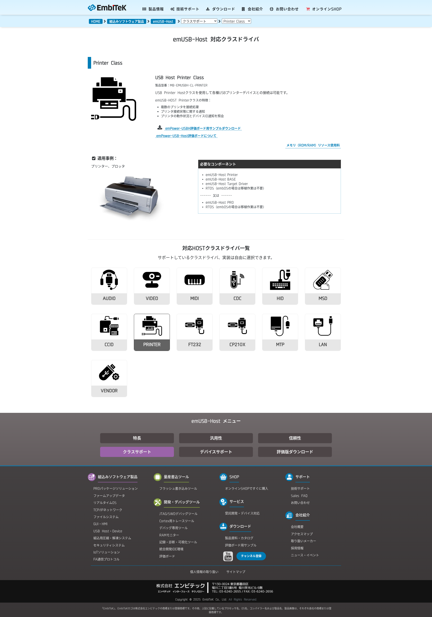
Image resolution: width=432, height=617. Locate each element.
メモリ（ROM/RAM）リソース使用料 (313, 145)
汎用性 (216, 438)
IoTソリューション (106, 552)
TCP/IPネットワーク (107, 509)
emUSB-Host (163, 21)
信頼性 (295, 438)
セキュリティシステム (109, 545)
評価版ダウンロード (295, 452)
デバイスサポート (216, 452)
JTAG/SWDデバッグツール (178, 513)
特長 (137, 438)
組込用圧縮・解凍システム (112, 538)
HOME (95, 21)
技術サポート (300, 488)
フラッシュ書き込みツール (178, 488)
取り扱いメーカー (303, 540)
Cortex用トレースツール (176, 520)
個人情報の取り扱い (204, 571)
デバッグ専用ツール (173, 527)
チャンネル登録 (251, 555)
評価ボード (167, 556)
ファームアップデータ (109, 495)
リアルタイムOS (105, 502)
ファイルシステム (106, 516)
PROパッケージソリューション (115, 488)
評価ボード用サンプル (240, 545)
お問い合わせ (300, 502)
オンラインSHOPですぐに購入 (246, 488)
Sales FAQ (299, 495)
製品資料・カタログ (239, 538)
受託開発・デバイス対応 (242, 513)
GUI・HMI (100, 523)
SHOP (327, 9)
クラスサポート (137, 452)
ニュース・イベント (305, 555)
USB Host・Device (107, 531)
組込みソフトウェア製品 (126, 21)
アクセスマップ (302, 534)
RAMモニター (169, 535)
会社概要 (297, 526)
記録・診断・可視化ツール (178, 542)
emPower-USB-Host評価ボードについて (186, 135)
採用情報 (297, 548)
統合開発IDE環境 (171, 549)
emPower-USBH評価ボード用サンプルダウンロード (203, 128)
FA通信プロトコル (106, 559)
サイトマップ (235, 571)
